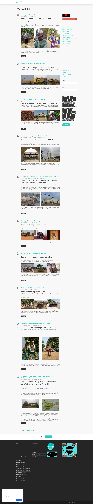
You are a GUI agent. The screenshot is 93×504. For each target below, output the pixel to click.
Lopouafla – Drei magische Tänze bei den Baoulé (35, 323)
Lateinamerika (65, 106)
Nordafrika (69, 110)
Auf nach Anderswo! (65, 33)
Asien (68, 98)
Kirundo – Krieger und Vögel (36, 456)
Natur (72, 108)
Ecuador (74, 99)
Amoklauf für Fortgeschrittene (67, 29)
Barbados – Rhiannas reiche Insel (37, 454)
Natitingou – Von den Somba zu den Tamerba (34, 15)
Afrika (68, 96)
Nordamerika (65, 111)
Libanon (69, 106)
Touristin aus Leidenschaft (20, 480)
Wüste (64, 120)
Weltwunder (67, 118)
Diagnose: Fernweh (65, 70)
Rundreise (68, 115)
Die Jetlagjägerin (30, 16)
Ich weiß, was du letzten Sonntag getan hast (69, 49)
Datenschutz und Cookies (66, 37)
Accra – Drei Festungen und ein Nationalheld (34, 136)
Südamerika (69, 116)
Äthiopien (72, 120)
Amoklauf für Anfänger (66, 27)
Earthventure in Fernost (66, 43)
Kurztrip (73, 104)
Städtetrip (64, 116)
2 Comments (36, 16)
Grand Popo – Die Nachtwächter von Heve (33, 253)
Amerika (71, 96)
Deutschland (70, 99)
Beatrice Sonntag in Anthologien (67, 35)
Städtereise (73, 115)
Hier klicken (48, 436)
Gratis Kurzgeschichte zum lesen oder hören (69, 47)
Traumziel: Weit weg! (65, 72)
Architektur (64, 98)
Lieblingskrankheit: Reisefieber (67, 51)
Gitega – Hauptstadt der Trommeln (37, 449)
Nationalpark (68, 108)
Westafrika (71, 118)
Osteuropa (73, 111)
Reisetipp (74, 113)
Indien (74, 103)
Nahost (64, 108)
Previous (23, 430)
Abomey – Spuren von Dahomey (30, 221)
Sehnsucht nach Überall (32, 325)
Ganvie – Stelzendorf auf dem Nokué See (33, 63)
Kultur (70, 104)
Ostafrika (69, 111)
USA (63, 118)
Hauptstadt (70, 103)
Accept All (18, 499)
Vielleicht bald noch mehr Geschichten (34, 137)
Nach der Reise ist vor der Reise (67, 53)
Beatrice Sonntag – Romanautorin (67, 66)
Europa (67, 101)
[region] (12, 495)
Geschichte (71, 101)
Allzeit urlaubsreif (65, 25)
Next (33, 430)
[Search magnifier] (76, 19)
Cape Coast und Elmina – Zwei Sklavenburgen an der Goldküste (40, 177)
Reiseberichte (70, 113)
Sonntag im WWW (65, 64)
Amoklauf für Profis (65, 31)
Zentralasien (68, 120)
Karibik (67, 104)
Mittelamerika (74, 106)
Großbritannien (65, 103)
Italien (64, 104)
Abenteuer (64, 96)
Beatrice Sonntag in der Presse (67, 62)
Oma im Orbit (64, 55)
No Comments (36, 65)
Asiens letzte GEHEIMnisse (66, 74)
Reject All (12, 499)
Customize (6, 499)
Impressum (64, 76)
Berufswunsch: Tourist (66, 68)
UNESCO (73, 116)
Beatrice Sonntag (24, 16)
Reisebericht (65, 113)
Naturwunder (65, 110)
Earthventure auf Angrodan (66, 41)
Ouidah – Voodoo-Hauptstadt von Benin (33, 99)
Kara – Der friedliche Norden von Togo (32, 288)
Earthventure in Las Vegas (66, 45)
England (64, 101)
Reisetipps (64, 115)
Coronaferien (65, 99)
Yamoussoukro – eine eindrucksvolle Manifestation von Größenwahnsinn (37, 377)
